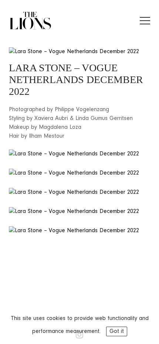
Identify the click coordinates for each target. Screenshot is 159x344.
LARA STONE (40, 67)
